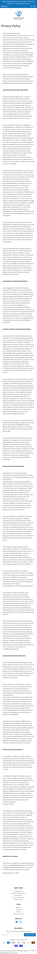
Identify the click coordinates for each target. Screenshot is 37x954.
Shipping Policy (18, 891)
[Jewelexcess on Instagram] (20, 922)
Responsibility (18, 899)
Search (18, 911)
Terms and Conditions (18, 897)
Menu (5, 6)
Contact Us (18, 909)
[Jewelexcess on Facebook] (17, 922)
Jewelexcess (23, 939)
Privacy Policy (18, 895)
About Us (18, 907)
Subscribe (29, 935)
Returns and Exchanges (18, 893)
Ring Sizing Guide (18, 913)
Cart (34, 6)
